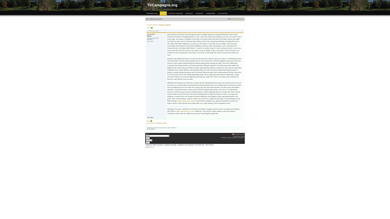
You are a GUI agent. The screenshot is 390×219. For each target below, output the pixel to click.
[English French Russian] (157, 140)
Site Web (150, 41)
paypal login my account (187, 111)
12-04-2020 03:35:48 (153, 31)
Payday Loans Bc (165, 25)
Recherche (199, 13)
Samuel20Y (151, 34)
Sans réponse (239, 19)
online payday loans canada (186, 101)
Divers (155, 25)
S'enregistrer (210, 13)
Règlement (189, 13)
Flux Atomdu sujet (239, 134)
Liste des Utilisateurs (176, 13)
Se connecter (222, 13)
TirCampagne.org (162, 5)
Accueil (163, 13)
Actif (233, 19)
